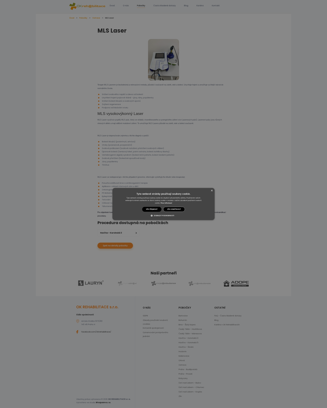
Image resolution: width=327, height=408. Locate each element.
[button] (163, 215)
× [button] (212, 191)
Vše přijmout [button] (152, 209)
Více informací (166, 203)
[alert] (163, 204)
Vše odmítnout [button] (174, 209)
